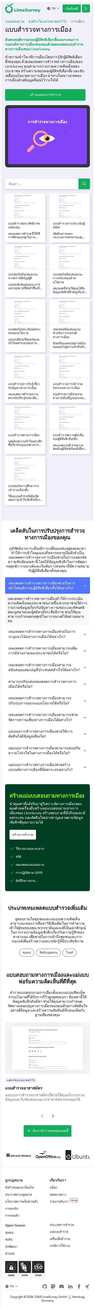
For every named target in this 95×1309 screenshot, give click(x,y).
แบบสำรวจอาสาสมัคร (23, 1087)
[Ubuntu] (73, 1155)
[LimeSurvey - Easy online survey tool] (22, 8)
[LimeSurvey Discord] (61, 1286)
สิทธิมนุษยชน (48, 952)
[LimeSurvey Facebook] (79, 1286)
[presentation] (42, 1116)
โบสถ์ (69, 952)
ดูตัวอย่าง (49, 136)
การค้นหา (84, 183)
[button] (86, 8)
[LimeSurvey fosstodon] (53, 1286)
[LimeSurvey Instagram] (87, 1286)
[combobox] (47, 183)
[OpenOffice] (43, 1155)
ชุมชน (27, 952)
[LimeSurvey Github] (44, 1286)
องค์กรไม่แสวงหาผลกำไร (21, 1080)
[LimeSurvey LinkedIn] (70, 1286)
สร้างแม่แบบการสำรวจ (45, 95)
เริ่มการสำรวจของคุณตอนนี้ (50, 1131)
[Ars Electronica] (13, 1155)
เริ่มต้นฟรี (71, 9)
